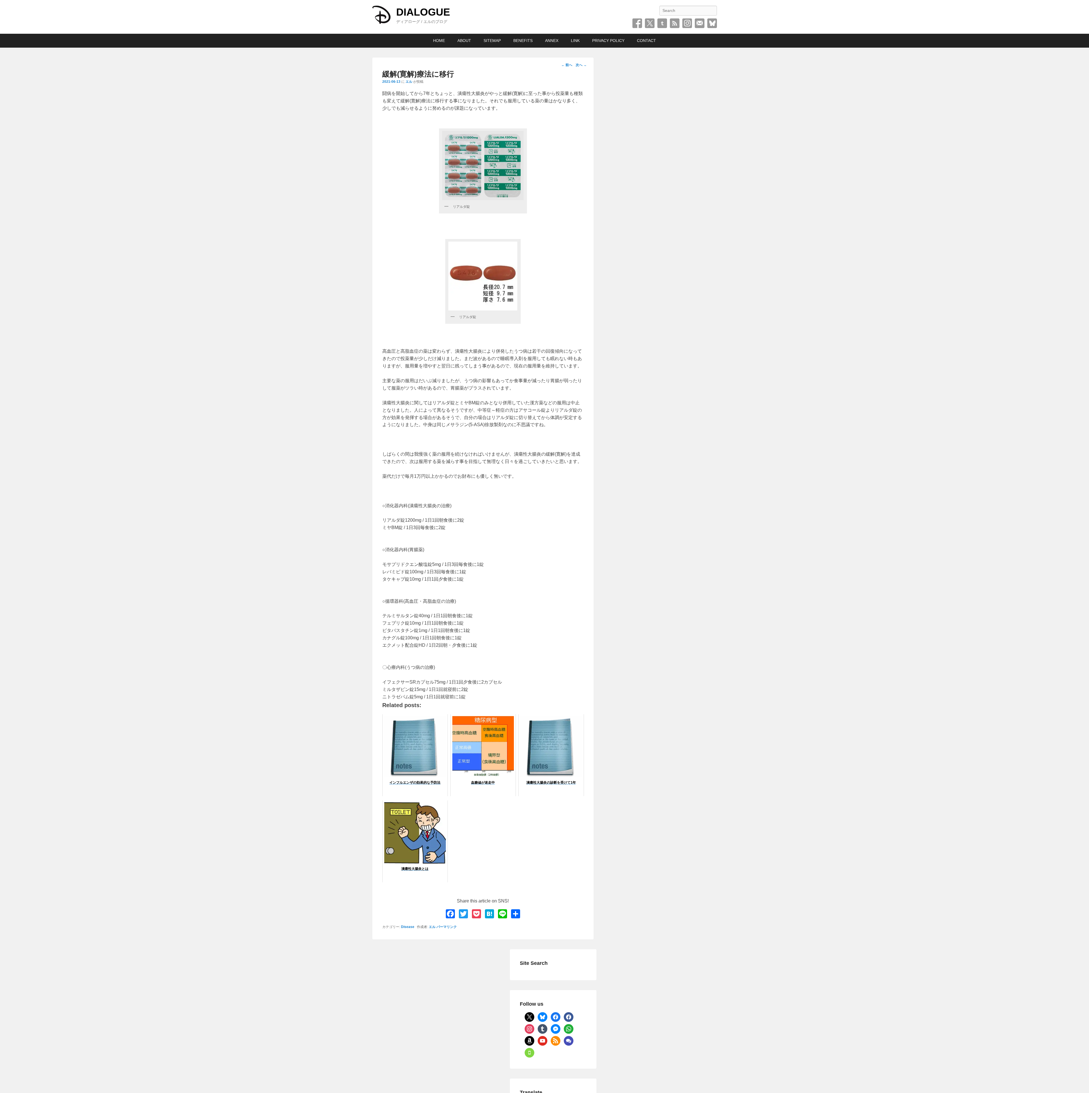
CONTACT (646, 40)
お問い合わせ (699, 23)
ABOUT (464, 40)
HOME (439, 40)
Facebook (637, 23)
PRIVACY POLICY (608, 40)
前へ (566, 65)
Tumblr (662, 23)
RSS (674, 23)
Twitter (650, 23)
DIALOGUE (423, 12)
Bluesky (712, 23)
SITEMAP (492, 40)
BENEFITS (523, 40)
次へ (581, 65)
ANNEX (551, 40)
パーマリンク (446, 927)
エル (409, 82)
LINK (575, 40)
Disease (407, 927)
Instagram (687, 23)
